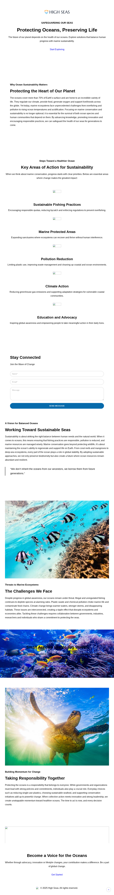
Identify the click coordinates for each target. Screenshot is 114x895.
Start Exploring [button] (57, 49)
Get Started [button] (57, 874)
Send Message (57, 406)
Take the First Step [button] (57, 666)
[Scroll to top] (108, 889)
